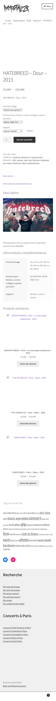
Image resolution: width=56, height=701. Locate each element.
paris (6, 539)
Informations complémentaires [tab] (17, 183)
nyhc (51, 534)
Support (6, 127)
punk (40, 540)
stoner (36, 546)
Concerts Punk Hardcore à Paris (17, 627)
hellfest (46, 524)
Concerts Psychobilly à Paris (15, 634)
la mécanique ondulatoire (39, 529)
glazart (29, 525)
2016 (37, 513)
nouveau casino (44, 534)
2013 (14, 160)
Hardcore (16, 157)
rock (27, 545)
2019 (5, 518)
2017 (42, 512)
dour (26, 160)
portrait (33, 540)
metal (9, 163)
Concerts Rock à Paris (12, 641)
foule (11, 524)
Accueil (8, 20)
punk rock (20, 545)
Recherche (28, 696)
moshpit (18, 534)
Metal (29, 20)
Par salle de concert (11, 597)
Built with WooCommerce (14, 686)
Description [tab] (8, 176)
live (4, 163)
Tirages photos (19, 20)
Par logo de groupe (11, 586)
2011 (17, 513)
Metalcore (37, 20)
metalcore (17, 163)
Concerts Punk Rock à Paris (15, 631)
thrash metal (49, 546)
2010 (14, 513)
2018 (47, 512)
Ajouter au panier (24, 139)
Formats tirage (10, 106)
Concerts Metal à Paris (13, 638)
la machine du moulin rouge (21, 529)
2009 (9, 513)
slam (31, 546)
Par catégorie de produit (13, 603)
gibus (17, 524)
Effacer (30, 130)
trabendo (6, 549)
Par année (7, 600)
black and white (18, 518)
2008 (5, 513)
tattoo (41, 546)
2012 (21, 513)
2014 (29, 513)
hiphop (5, 529)
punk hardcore (33, 163)
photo (24, 163)
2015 (33, 513)
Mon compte (9, 696)
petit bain (15, 540)
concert (20, 160)
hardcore (36, 160)
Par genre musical (11, 593)
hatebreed (45, 160)
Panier (43, 694)
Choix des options (28, 363)
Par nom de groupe (11, 590)
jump (10, 529)
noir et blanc (30, 534)
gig (30, 160)
